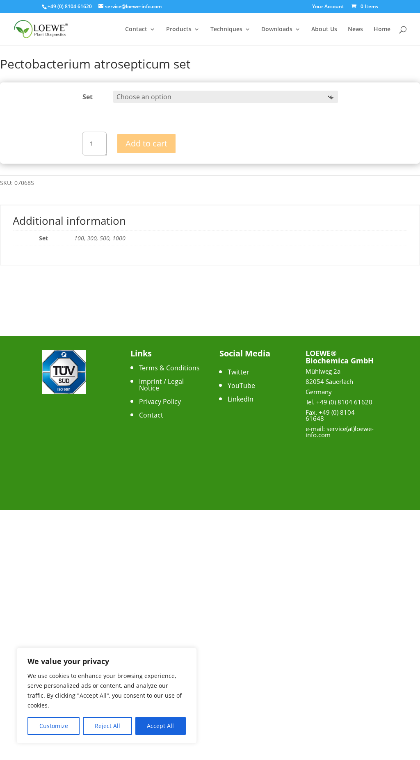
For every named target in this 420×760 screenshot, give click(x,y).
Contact (136, 29)
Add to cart (146, 143)
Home (382, 29)
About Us (324, 29)
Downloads (276, 29)
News (355, 29)
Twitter (238, 372)
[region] (106, 696)
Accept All (160, 726)
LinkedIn (240, 399)
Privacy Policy (160, 401)
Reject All (107, 726)
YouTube (241, 385)
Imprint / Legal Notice (161, 385)
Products (179, 29)
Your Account (328, 7)
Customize (53, 726)
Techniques (226, 29)
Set (87, 96)
